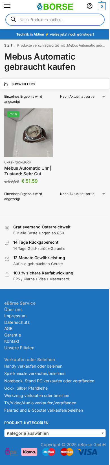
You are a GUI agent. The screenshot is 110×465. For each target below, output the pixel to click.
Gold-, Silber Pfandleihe (26, 388)
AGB (8, 328)
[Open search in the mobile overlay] (55, 19)
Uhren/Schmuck (18, 162)
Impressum (15, 315)
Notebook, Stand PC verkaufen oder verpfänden (49, 380)
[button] (101, 6)
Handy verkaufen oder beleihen (33, 366)
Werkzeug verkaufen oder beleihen (36, 395)
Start (8, 45)
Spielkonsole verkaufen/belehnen (34, 373)
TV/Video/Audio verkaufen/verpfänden (40, 402)
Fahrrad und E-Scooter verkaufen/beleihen (43, 410)
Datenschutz (17, 322)
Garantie (12, 335)
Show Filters (23, 84)
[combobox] (55, 433)
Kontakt (11, 341)
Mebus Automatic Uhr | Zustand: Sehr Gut (27, 170)
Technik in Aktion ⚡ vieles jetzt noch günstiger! (55, 34)
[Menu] (12, 6)
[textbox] (55, 433)
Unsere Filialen (19, 347)
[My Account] (89, 6)
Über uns (13, 309)
